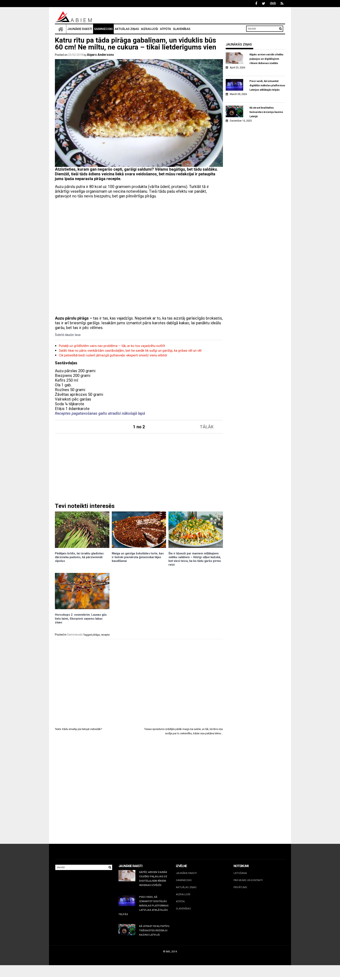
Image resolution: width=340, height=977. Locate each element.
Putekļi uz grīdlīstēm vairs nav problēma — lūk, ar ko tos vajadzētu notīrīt (112, 346)
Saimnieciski (103, 29)
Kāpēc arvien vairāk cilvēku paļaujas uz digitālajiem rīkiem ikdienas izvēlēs (266, 59)
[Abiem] (60, 29)
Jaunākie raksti (79, 29)
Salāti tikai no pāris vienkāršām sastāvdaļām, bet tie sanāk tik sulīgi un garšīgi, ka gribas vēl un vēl (130, 350)
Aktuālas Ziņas (127, 29)
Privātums (240, 887)
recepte (105, 634)
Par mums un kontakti (248, 880)
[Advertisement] (139, 229)
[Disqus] (139, 793)
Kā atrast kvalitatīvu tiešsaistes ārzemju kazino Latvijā (266, 112)
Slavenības (181, 29)
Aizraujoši (149, 29)
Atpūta (165, 29)
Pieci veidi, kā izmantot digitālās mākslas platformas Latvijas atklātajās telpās (267, 85)
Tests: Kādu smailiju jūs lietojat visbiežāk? (78, 729)
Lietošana (240, 873)
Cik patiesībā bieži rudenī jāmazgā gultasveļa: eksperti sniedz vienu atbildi (113, 355)
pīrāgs (96, 634)
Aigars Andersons (100, 55)
